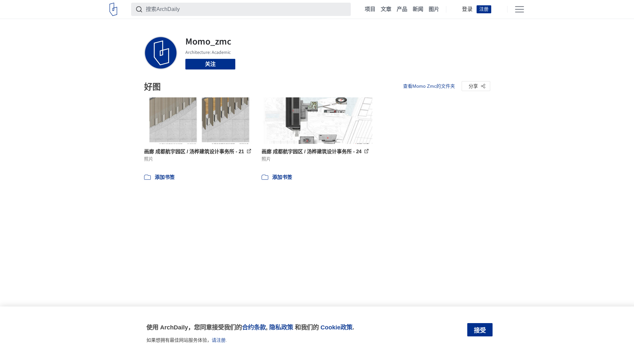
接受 (480, 330)
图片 (434, 9)
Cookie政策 (336, 327)
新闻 (418, 9)
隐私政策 (281, 327)
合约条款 (254, 327)
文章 (386, 9)
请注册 (219, 340)
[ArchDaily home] (113, 9)
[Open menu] (519, 9)
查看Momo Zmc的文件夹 (429, 86)
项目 (370, 9)
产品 (402, 9)
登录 (467, 9)
